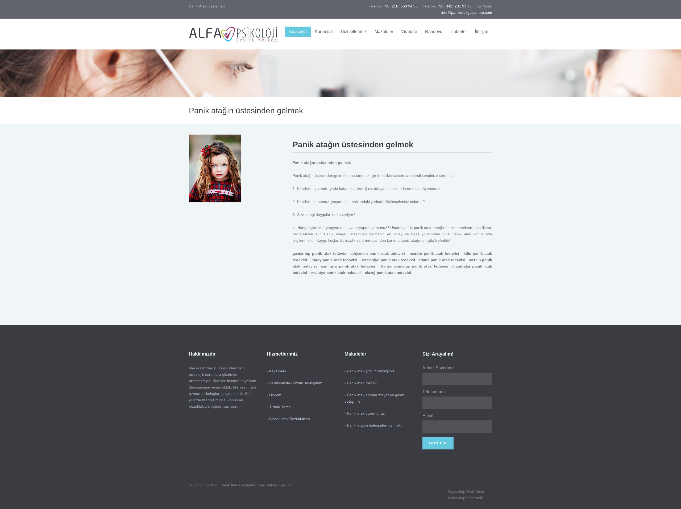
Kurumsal (324, 31)
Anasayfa (298, 31)
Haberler (458, 31)
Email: (428, 416)
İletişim (481, 31)
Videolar (409, 31)
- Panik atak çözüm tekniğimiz (369, 371)
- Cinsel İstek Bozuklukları (288, 419)
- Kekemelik (276, 371)
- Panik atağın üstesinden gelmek (372, 425)
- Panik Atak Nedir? (360, 383)
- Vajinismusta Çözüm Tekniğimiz (294, 383)
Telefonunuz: (434, 392)
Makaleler (384, 31)
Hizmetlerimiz (354, 31)
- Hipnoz (274, 395)
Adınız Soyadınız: (438, 368)
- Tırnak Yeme (279, 407)
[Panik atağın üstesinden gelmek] (215, 168)
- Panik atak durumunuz (364, 413)
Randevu (433, 31)
